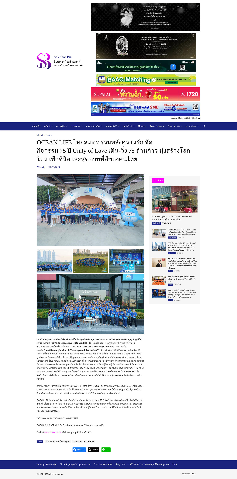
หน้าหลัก (40, 135)
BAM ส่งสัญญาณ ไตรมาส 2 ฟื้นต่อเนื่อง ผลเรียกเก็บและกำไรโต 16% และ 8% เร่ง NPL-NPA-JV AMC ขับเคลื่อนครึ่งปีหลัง (182, 232)
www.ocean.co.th (52, 432)
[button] (204, 126)
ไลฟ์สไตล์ (156, 223)
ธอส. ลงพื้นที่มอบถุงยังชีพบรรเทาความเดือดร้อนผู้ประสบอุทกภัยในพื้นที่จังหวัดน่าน (182, 279)
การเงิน (170, 284)
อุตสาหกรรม (172, 253)
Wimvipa (41, 167)
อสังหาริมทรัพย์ (172, 237)
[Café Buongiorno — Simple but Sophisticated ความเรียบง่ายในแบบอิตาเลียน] (175, 199)
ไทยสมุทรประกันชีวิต (83, 441)
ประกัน (49, 135)
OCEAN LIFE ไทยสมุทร (58, 441)
